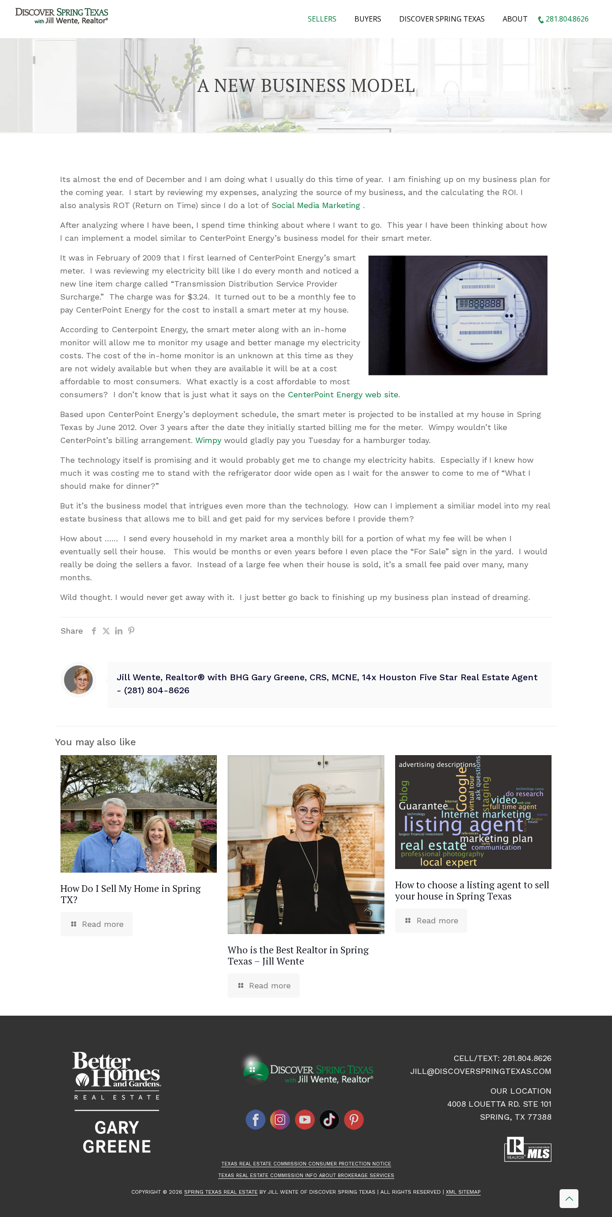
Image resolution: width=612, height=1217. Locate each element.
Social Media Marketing (316, 205)
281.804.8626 (527, 1058)
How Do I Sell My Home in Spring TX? (130, 894)
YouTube (305, 1119)
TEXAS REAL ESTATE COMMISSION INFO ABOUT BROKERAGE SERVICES (306, 1175)
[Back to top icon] (569, 1198)
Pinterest (354, 1119)
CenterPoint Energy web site (343, 394)
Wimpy (208, 440)
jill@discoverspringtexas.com (481, 1071)
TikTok (329, 1119)
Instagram (280, 1119)
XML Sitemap (463, 1192)
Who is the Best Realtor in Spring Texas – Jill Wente (298, 955)
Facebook (256, 1119)
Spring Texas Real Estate (221, 1192)
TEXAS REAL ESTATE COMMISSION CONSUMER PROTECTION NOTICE (306, 1164)
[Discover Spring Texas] (63, 18)
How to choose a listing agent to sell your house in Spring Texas (472, 890)
